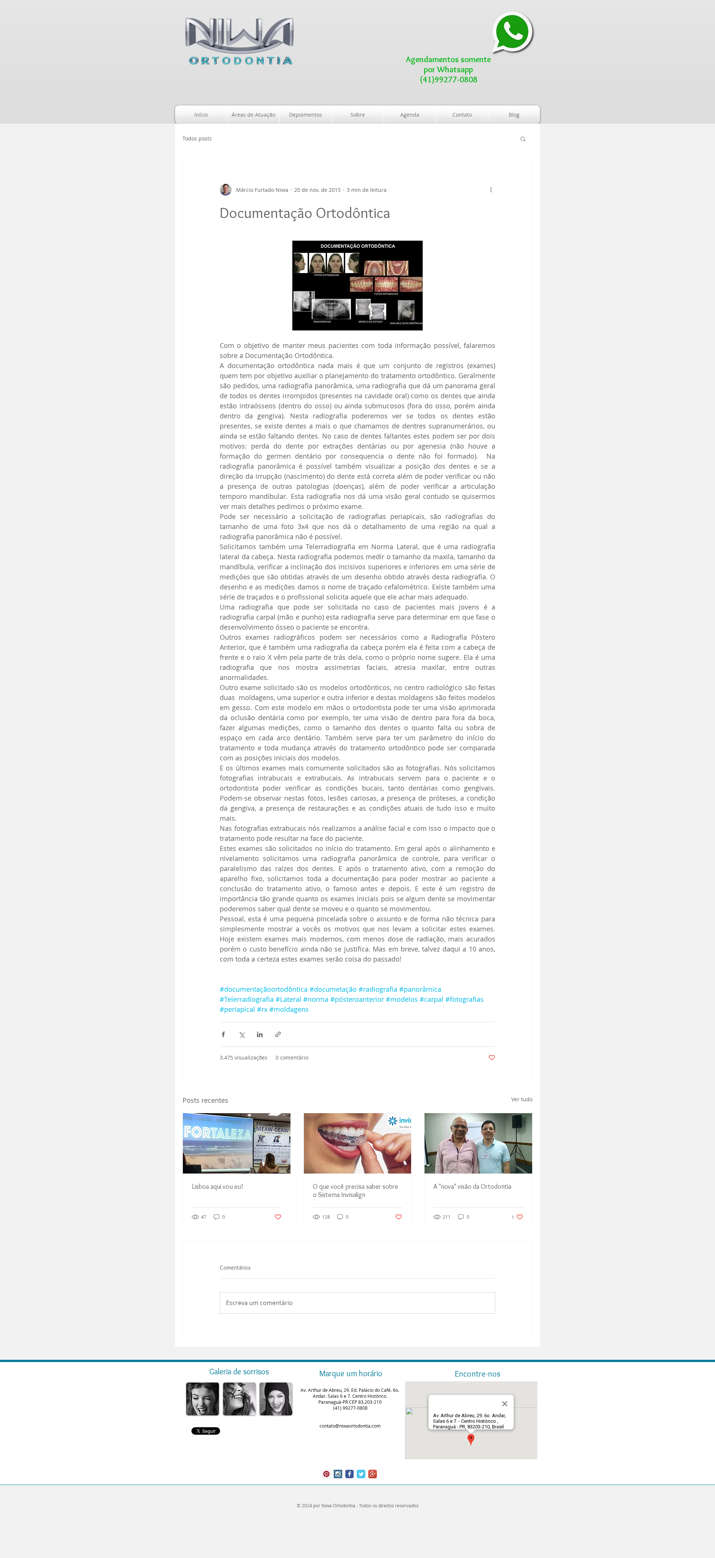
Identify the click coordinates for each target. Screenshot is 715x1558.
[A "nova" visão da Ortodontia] (478, 1143)
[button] (523, 139)
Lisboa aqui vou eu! (217, 1186)
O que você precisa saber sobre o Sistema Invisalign (355, 1190)
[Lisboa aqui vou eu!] (236, 1143)
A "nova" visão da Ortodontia (472, 1186)
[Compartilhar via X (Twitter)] (241, 1034)
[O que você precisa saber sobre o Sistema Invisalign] (357, 1143)
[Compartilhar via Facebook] (223, 1034)
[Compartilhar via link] (278, 1034)
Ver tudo (522, 1099)
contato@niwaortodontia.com (350, 1426)
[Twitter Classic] (361, 1474)
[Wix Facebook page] (349, 1474)
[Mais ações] (490, 189)
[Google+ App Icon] (372, 1474)
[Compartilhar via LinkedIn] (259, 1034)
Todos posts (197, 138)
